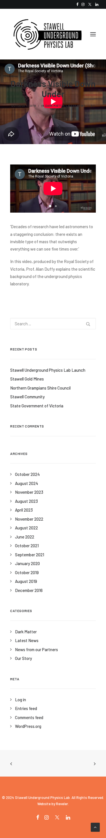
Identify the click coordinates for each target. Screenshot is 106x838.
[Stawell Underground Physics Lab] (47, 34)
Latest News (75, 105)
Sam (53, 109)
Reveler (62, 803)
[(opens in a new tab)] (93, 763)
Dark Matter (54, 105)
